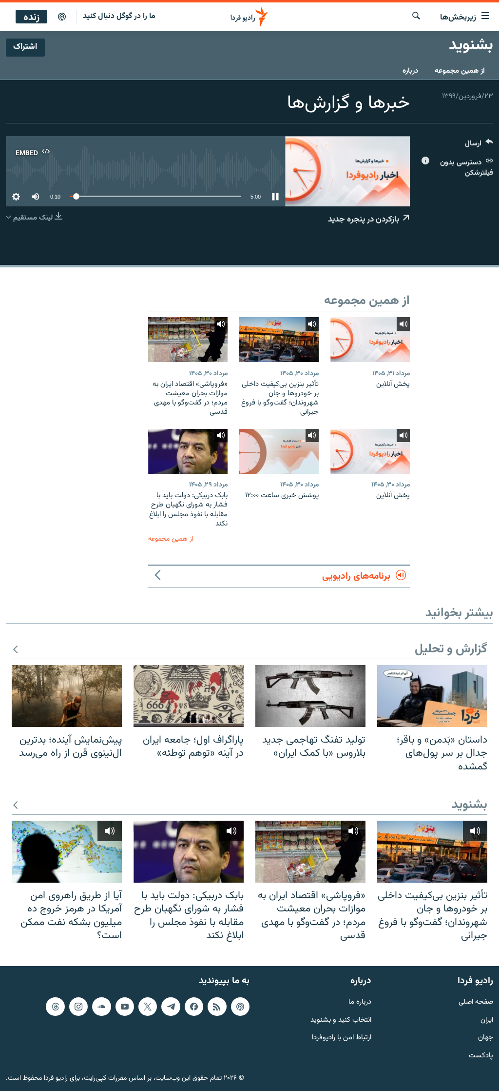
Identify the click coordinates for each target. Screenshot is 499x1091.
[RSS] (217, 1006)
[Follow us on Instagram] (78, 1006)
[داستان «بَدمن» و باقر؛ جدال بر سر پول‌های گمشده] (432, 696)
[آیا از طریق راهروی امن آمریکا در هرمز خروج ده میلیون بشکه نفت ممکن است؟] (67, 852)
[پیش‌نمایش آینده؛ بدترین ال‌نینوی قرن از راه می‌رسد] (67, 696)
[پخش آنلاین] (370, 339)
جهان (485, 1038)
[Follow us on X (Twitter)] (147, 1006)
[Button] (479, 145)
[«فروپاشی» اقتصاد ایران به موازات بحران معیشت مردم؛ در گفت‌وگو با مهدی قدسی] (188, 339)
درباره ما (359, 1002)
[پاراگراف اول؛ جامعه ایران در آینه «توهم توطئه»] (189, 696)
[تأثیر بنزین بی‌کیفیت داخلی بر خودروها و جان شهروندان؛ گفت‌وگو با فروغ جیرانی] (279, 339)
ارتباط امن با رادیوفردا (341, 1038)
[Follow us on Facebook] (194, 1006)
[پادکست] (62, 17)
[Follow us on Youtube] (124, 1006)
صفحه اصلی (476, 1002)
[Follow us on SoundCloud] (101, 1006)
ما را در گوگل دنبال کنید (119, 16)
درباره (410, 71)
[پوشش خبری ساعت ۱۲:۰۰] (279, 451)
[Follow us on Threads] (55, 1006)
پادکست (481, 1056)
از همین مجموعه (460, 71)
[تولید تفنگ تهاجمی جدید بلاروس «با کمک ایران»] (310, 696)
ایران (486, 1020)
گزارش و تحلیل (451, 649)
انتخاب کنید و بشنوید (340, 1020)
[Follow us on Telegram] (170, 1006)
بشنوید (469, 805)
